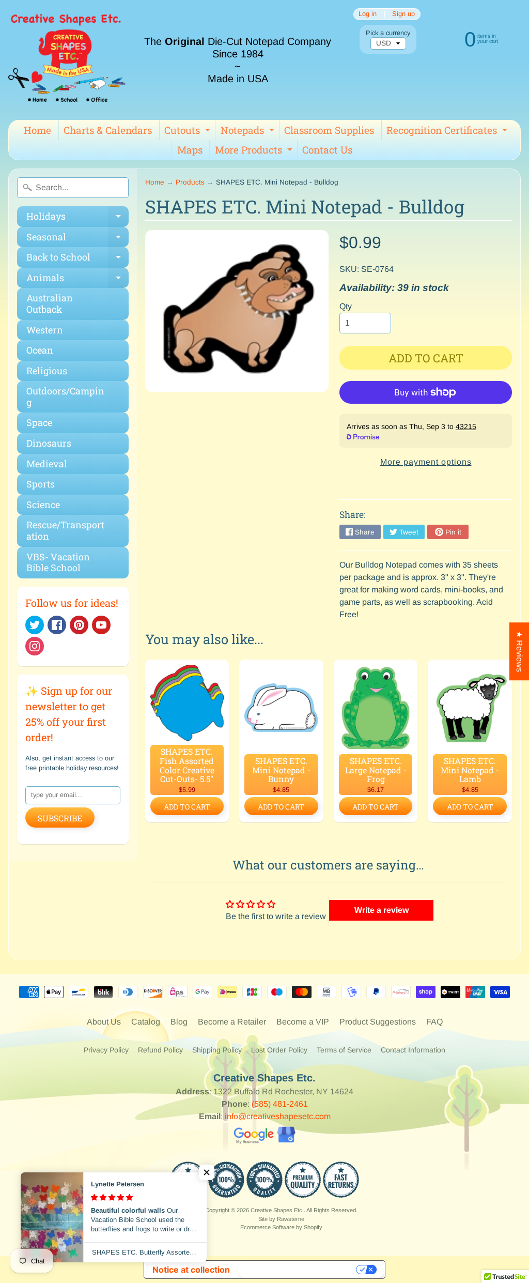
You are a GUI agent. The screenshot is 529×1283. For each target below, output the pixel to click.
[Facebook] (57, 625)
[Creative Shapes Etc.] (67, 60)
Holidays (77, 218)
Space (39, 422)
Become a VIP (302, 1021)
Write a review (381, 910)
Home (37, 130)
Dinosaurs (48, 443)
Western (44, 330)
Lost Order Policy (279, 1050)
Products (190, 182)
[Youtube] (101, 625)
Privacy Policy (106, 1050)
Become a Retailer (232, 1021)
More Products (255, 151)
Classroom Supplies (329, 130)
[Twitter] (34, 625)
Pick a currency (388, 33)
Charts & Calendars (108, 130)
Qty (345, 306)
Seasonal (77, 239)
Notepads (249, 132)
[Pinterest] (79, 625)
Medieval (46, 463)
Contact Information (413, 1050)
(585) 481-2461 (280, 1103)
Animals (77, 279)
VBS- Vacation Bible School (58, 562)
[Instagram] (34, 646)
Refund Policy (160, 1050)
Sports (40, 484)
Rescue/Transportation (65, 530)
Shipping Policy (217, 1050)
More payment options (426, 461)
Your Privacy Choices (298, 1269)
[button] (206, 1172)
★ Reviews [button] (519, 651)
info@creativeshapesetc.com (278, 1116)
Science (43, 504)
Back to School (77, 259)
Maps (190, 149)
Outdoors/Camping (65, 396)
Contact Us (327, 149)
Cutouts (188, 132)
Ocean (39, 350)
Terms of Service (344, 1050)
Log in (368, 14)
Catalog (145, 1021)
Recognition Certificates (448, 132)
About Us (104, 1021)
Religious (46, 370)
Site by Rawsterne (281, 1219)
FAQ (434, 1021)
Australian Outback (49, 303)
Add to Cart (187, 807)
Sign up (403, 14)
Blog (179, 1021)
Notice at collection (191, 1269)
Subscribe (60, 818)
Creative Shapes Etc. (277, 1210)
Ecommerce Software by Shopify (281, 1227)
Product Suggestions (377, 1021)
